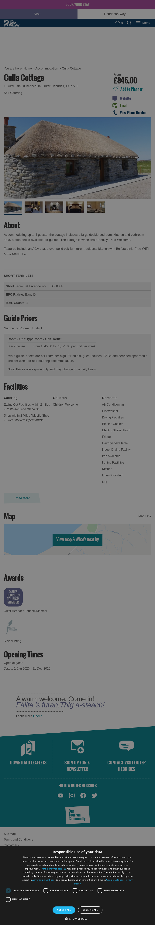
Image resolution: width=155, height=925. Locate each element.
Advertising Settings (43, 879)
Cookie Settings (114, 879)
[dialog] (77, 885)
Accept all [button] (64, 910)
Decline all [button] (90, 910)
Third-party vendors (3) (53, 868)
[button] (77, 918)
